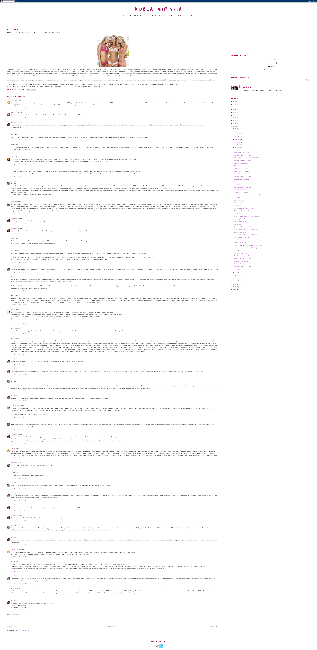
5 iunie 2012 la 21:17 (19, 290)
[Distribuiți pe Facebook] (33, 89)
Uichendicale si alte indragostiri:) (242, 258)
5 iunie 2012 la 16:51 (19, 107)
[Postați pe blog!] (30, 89)
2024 (234, 107)
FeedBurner (274, 70)
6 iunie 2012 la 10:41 (19, 458)
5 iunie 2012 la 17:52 (19, 213)
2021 (234, 115)
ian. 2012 (237, 280)
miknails (13, 448)
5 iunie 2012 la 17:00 (19, 130)
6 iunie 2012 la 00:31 (19, 401)
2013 (234, 126)
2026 (234, 101)
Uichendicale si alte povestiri (241, 152)
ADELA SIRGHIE (158, 9)
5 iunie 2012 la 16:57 (19, 117)
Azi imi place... (238, 184)
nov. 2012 (237, 134)
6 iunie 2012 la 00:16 (19, 391)
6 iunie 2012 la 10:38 (19, 443)
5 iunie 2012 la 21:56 (19, 305)
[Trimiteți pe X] (32, 89)
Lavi (12, 181)
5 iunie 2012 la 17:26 (19, 176)
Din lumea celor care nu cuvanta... (243, 155)
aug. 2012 (237, 142)
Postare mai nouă (11, 626)
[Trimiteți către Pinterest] (35, 89)
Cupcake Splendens (16, 549)
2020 (234, 118)
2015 (234, 120)
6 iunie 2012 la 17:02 (19, 532)
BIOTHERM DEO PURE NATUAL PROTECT (247, 158)
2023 (234, 110)
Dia (12, 156)
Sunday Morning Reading (241, 192)
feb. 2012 (237, 278)
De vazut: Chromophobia (241, 163)
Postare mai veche (213, 626)
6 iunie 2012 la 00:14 (19, 374)
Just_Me (13, 309)
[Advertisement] (158, 23)
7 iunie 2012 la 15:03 (19, 610)
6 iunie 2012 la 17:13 (19, 545)
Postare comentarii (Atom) (22, 630)
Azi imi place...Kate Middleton (242, 253)
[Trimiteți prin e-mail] (29, 89)
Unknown (13, 100)
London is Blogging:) (240, 264)
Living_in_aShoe (15, 405)
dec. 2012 (237, 131)
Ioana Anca (14, 201)
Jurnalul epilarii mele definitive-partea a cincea (246, 234)
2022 (234, 112)
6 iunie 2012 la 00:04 (19, 354)
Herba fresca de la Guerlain (241, 179)
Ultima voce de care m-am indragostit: (244, 211)
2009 (234, 289)
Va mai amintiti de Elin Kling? (242, 237)
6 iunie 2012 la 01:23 (19, 417)
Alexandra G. (14, 422)
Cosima (13, 250)
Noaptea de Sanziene (239, 174)
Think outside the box (240, 242)
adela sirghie (14, 122)
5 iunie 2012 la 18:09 (19, 246)
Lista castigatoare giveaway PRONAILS (244, 261)
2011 (234, 284)
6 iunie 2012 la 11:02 (19, 468)
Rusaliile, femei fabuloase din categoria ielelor (246, 256)
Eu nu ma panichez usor (240, 232)
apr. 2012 (237, 272)
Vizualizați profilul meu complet (242, 93)
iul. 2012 (237, 145)
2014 (234, 123)
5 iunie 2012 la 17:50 (19, 197)
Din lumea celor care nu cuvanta (242, 227)
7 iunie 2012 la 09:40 (19, 583)
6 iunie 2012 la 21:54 (19, 557)
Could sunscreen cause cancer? (242, 240)
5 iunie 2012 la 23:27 (19, 333)
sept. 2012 (237, 139)
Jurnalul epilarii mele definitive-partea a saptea (246, 219)
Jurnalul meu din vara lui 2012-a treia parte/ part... (247, 216)
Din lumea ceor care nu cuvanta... (243, 166)
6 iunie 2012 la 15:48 (19, 500)
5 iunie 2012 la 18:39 (19, 262)
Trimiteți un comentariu (13, 614)
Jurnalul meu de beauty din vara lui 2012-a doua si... (248, 245)
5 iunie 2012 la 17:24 (19, 152)
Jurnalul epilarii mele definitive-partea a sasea (246, 229)
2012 (234, 129)
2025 (234, 104)
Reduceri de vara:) (239, 182)
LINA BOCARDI (239, 200)
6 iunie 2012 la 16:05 (19, 510)
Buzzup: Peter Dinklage (240, 221)
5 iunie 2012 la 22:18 (19, 323)
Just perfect (237, 197)
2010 (234, 287)
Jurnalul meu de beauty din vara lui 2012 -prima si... (247, 248)
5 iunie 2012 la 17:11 (19, 140)
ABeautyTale (14, 112)
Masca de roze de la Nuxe (241, 190)
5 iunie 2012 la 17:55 (19, 223)
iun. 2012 (237, 147)
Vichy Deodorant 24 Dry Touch (242, 168)
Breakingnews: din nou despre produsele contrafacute (248, 195)
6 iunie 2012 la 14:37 (19, 478)
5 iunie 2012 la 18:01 (19, 233)
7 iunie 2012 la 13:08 (19, 595)
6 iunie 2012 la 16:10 (19, 520)
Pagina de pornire (112, 626)
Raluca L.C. (14, 379)
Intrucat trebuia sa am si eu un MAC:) (244, 208)
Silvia (12, 169)
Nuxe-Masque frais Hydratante (242, 171)
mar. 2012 (237, 275)
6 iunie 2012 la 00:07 (19, 364)
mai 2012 (237, 270)
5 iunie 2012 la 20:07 (19, 272)
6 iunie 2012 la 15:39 (19, 488)
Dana (12, 277)
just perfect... (237, 224)
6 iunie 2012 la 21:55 (19, 571)
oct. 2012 (237, 136)
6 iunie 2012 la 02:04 (19, 429)
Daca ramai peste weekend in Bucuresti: (244, 150)
